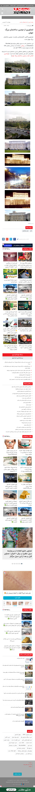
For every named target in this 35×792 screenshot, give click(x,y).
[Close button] (34, 786)
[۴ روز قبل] (29, 702)
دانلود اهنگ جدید (12, 751)
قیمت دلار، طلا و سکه (28, 764)
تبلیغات (30, 766)
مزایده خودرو (6, 740)
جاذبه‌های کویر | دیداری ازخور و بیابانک (24, 414)
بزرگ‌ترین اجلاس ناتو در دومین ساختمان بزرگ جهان (18, 55)
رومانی (22, 46)
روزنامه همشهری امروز (30, 5)
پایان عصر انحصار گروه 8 (26, 423)
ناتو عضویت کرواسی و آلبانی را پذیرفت (23, 416)
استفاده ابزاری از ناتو (27, 402)
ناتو (31, 231)
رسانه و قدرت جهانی (27, 418)
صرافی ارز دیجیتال (13, 745)
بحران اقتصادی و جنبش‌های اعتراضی (24, 391)
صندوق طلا (29, 748)
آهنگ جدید (21, 743)
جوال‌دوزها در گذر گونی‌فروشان (24, 375)
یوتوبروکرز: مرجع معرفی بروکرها (25, 751)
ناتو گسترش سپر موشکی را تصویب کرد (24, 427)
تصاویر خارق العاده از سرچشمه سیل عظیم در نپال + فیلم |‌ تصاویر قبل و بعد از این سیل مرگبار (18, 553)
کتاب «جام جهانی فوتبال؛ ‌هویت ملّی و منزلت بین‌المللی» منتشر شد (18, 432)
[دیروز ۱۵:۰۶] (29, 660)
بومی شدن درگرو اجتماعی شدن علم (24, 400)
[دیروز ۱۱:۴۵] (29, 667)
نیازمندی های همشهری (21, 5)
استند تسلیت (29, 743)
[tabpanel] (17, 543)
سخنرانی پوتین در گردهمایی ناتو (25, 407)
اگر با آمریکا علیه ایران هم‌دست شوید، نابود (21, 17)
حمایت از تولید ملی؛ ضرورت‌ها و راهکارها (23, 389)
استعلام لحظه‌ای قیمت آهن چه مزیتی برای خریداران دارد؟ (13, 700)
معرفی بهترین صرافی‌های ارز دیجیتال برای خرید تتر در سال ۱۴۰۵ (13, 687)
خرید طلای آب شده (16, 740)
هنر (20, 22)
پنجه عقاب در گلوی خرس (26, 409)
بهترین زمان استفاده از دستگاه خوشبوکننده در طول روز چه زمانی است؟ (13, 673)
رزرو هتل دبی (29, 754)
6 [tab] (12, 563)
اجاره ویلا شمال (15, 737)
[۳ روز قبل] (29, 688)
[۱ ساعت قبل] (17, 537)
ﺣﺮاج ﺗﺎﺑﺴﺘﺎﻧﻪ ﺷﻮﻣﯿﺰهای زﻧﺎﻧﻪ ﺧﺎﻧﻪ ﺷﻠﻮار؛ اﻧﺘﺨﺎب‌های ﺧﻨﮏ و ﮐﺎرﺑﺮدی (13, 666)
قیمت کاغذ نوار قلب (20, 658)
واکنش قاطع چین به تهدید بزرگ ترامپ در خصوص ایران (19, 379)
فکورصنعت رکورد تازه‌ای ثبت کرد (18, 721)
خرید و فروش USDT (27, 735)
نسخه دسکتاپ (17, 774)
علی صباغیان (25, 231)
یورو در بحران (28, 405)
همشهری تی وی (6, 5)
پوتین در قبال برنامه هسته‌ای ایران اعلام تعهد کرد (21, 393)
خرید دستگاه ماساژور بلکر (26, 737)
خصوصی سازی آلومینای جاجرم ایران (17, 707)
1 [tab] (21, 563)
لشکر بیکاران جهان (27, 425)
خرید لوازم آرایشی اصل (27, 740)
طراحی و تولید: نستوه (17, 784)
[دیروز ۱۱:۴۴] (29, 674)
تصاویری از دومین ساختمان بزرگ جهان (19, 31)
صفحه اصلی (31, 22)
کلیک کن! (17, 598)
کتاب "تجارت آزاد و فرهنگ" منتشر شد (24, 411)
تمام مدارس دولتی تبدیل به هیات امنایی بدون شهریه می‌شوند (18, 370)
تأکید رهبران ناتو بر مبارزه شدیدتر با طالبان (23, 429)
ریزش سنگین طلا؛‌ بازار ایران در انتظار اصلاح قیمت (21, 372)
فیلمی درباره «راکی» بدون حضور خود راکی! (22, 377)
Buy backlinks (22, 745)
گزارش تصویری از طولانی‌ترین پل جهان (23, 396)
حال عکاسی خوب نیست (26, 398)
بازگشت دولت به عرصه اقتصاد (25, 420)
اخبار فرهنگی (24, 22)
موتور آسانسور (18, 735)
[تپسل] (1, 786)
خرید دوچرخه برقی (13, 743)
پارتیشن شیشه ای (21, 748)
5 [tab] (14, 563)
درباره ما (30, 763)
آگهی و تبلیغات (12, 5)
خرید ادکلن (7, 737)
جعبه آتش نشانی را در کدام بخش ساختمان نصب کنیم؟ (14, 693)
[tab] (17, 354)
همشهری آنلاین (22, 11)
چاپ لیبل (30, 745)
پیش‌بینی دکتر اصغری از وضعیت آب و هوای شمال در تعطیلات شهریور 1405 (14, 714)
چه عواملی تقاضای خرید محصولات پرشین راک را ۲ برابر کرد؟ (14, 680)
